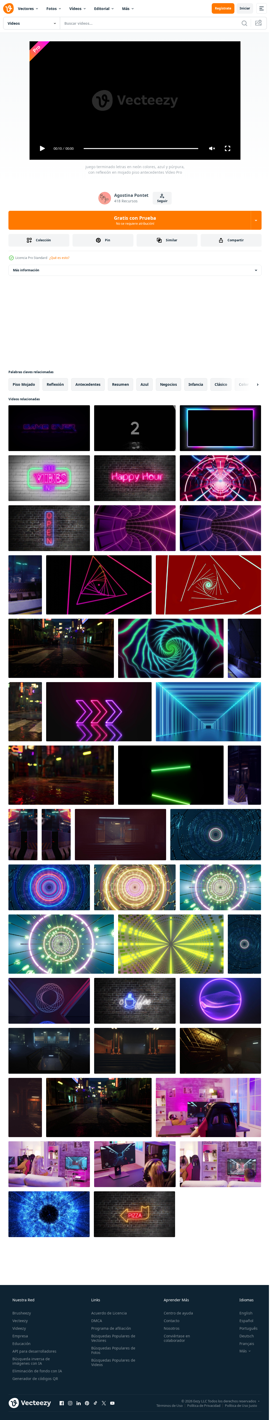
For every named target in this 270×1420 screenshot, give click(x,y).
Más (125, 8)
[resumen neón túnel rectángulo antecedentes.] (208, 711)
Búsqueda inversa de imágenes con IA (30, 1361)
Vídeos (75, 8)
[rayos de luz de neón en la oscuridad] (25, 584)
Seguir (160, 201)
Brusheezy (21, 1313)
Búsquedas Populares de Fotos (112, 1350)
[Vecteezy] (8, 8)
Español (243, 1320)
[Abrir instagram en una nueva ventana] (70, 1403)
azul (144, 384)
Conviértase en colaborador (174, 1338)
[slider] (138, 148)
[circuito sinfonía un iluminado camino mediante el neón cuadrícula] (215, 834)
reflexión (55, 384)
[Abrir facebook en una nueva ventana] (62, 1403)
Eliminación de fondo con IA (36, 1370)
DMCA (95, 1320)
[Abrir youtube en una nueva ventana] (112, 1403)
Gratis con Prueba (133, 220)
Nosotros (169, 1328)
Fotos (51, 8)
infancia (196, 384)
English (242, 1313)
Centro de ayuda (175, 1313)
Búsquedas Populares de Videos (112, 1362)
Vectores (26, 8)
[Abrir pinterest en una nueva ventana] (87, 1403)
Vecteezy (19, 1320)
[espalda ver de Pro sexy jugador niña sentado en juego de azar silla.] (208, 1107)
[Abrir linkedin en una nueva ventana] (78, 1403)
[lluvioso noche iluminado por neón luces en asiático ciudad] (61, 648)
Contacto (169, 1320)
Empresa (19, 1335)
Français (243, 1343)
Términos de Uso (165, 1405)
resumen (120, 384)
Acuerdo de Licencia (107, 1313)
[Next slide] (249, 384)
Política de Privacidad (199, 1405)
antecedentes (87, 384)
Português (245, 1328)
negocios (168, 384)
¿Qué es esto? (59, 258)
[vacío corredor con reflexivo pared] (120, 834)
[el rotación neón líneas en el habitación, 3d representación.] (49, 1001)
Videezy (18, 1328)
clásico (221, 384)
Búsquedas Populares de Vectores (112, 1338)
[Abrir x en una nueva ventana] (104, 1403)
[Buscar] (240, 23)
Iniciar (241, 8)
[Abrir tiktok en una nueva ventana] (95, 1403)
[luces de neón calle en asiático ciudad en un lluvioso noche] (99, 1107)
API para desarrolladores (34, 1351)
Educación (21, 1343)
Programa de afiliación (109, 1328)
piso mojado (24, 384)
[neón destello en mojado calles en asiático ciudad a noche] (61, 775)
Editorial (101, 8)
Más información (26, 270)
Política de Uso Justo (237, 1405)
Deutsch (243, 1335)
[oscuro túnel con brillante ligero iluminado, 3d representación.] (220, 478)
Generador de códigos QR (34, 1378)
